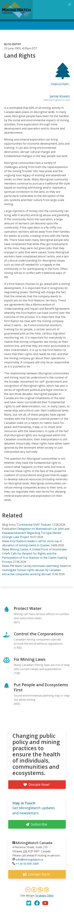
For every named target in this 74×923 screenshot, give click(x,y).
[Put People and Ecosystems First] (62, 76)
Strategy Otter (44, 895)
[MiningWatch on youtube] (45, 903)
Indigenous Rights (59, 84)
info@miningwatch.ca (29, 859)
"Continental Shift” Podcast (33, 524)
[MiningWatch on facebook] (37, 903)
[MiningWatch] (16, 9)
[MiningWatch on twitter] (28, 903)
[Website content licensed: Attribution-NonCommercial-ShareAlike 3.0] (37, 890)
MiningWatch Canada (34, 842)
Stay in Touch (23, 803)
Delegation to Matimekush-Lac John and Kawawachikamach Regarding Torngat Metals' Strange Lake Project (35, 533)
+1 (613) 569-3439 (27, 864)
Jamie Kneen (60, 96)
